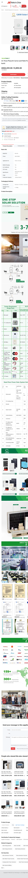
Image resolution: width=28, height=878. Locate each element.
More (2, 867)
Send (13, 748)
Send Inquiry (13, 74)
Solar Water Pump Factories (8, 858)
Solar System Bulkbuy (7, 865)
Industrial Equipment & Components (11, 9)
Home (2, 9)
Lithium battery (4, 827)
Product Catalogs (20, 825)
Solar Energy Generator (7, 849)
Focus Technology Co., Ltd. (17, 872)
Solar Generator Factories (7, 855)
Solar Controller (17, 845)
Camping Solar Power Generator (9, 862)
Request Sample (24, 77)
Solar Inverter (4, 830)
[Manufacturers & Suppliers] (14, 2)
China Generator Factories (21, 855)
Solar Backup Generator (20, 849)
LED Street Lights (17, 832)
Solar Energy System (6, 845)
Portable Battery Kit (18, 830)
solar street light (4, 832)
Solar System (16, 827)
